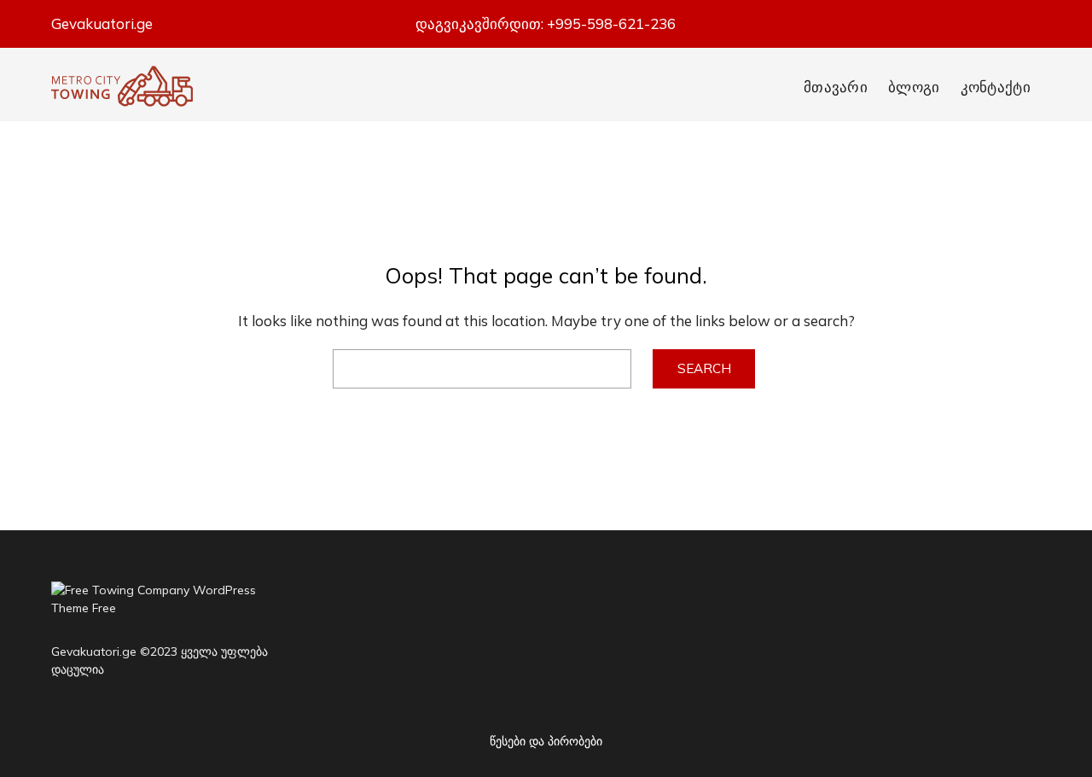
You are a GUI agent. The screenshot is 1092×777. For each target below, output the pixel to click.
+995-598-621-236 (611, 23)
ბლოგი (914, 87)
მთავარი (836, 87)
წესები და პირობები (546, 741)
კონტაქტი (996, 87)
